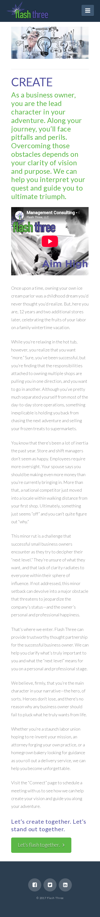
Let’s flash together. (39, 845)
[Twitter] (50, 884)
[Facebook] (34, 884)
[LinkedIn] (65, 884)
